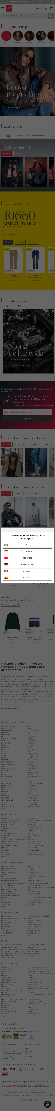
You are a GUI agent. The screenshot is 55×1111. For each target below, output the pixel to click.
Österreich (27, 551)
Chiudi (51, 530)
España (27, 578)
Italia (27, 545)
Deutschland (28, 564)
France (27, 571)
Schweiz (27, 558)
